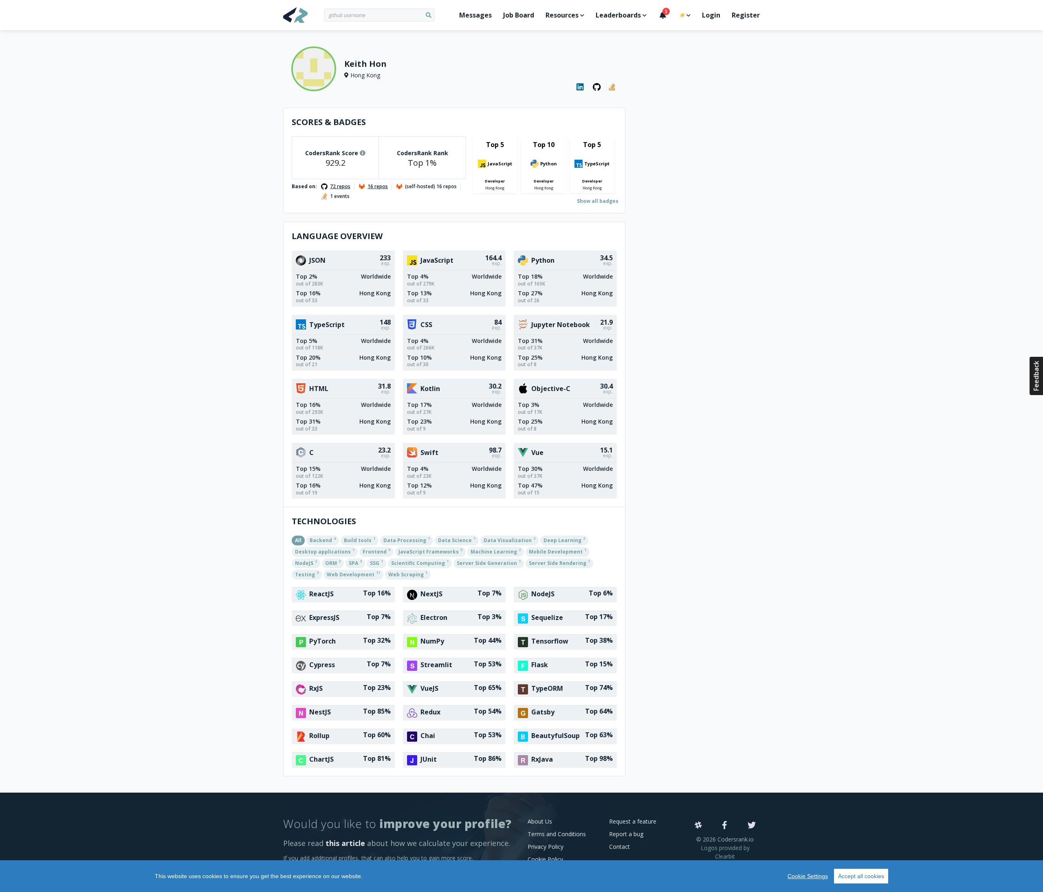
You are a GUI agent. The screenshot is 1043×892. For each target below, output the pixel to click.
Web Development (353, 574)
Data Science (456, 540)
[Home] (303, 15)
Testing (307, 574)
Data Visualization (509, 540)
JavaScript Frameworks (430, 551)
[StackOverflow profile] (613, 87)
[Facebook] (724, 825)
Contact (619, 846)
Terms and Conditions (557, 834)
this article (345, 843)
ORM (333, 562)
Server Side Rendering (559, 562)
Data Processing (406, 540)
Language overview (337, 236)
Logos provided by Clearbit (725, 852)
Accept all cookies (861, 876)
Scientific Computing (420, 562)
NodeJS (306, 562)
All (298, 540)
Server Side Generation (489, 562)
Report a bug (626, 834)
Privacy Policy (545, 846)
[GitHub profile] (597, 87)
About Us (540, 821)
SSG (376, 562)
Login (711, 15)
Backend (323, 540)
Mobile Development (557, 551)
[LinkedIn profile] (581, 87)
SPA (355, 562)
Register (746, 15)
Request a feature (632, 821)
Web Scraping (407, 574)
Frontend (376, 551)
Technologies (324, 521)
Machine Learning (496, 551)
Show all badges (597, 201)
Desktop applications (324, 551)
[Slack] (698, 825)
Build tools (359, 540)
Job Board (518, 15)
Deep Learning (564, 540)
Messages (475, 15)
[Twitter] (752, 825)
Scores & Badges (329, 121)
